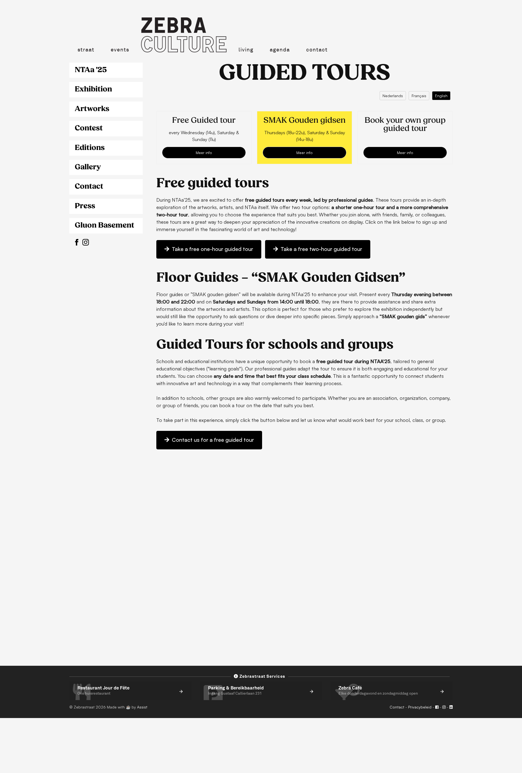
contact (317, 49)
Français (419, 95)
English (441, 95)
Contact (397, 707)
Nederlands (393, 95)
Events (120, 49)
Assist (142, 707)
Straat (85, 49)
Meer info (204, 152)
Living (245, 49)
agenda (280, 49)
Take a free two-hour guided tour (320, 249)
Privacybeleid (419, 707)
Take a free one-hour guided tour (211, 249)
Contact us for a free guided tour (212, 439)
